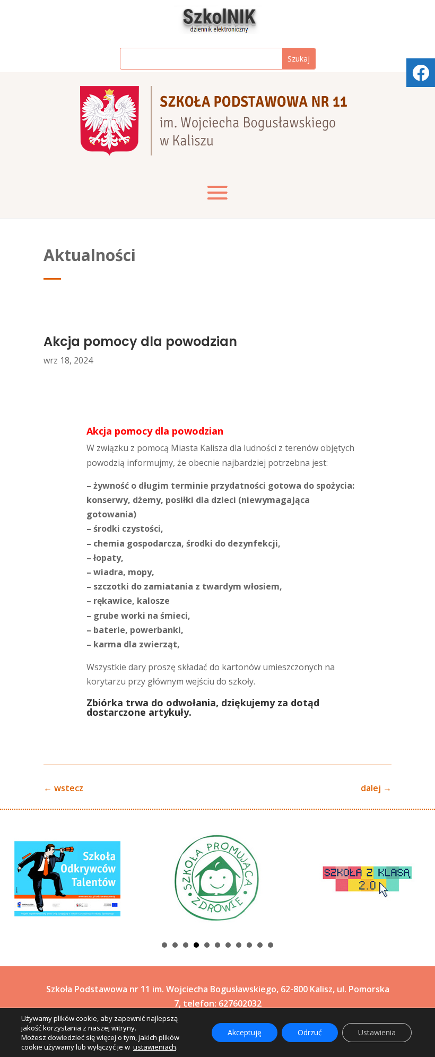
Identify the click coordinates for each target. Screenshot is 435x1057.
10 (260, 945)
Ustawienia (377, 1032)
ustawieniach (154, 1047)
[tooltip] (420, 72)
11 (270, 945)
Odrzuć (310, 1032)
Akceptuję (245, 1032)
